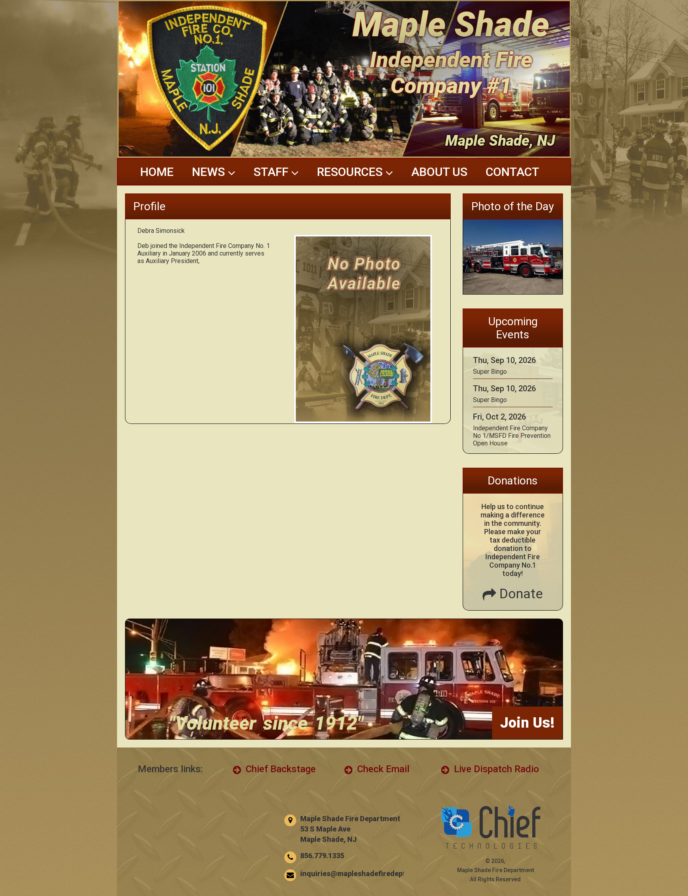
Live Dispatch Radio (495, 769)
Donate (519, 593)
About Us (439, 172)
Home (157, 172)
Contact (512, 172)
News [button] (210, 172)
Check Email (382, 769)
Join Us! (527, 722)
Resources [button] (351, 172)
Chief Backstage (279, 769)
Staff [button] (272, 172)
